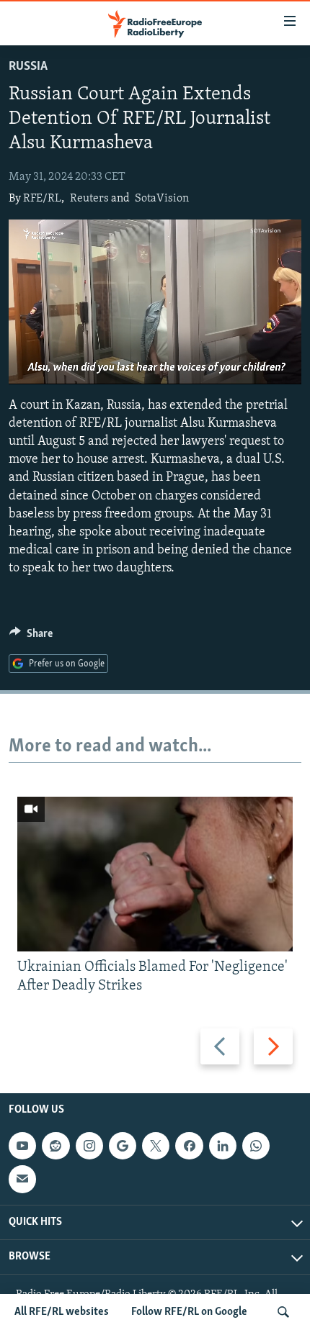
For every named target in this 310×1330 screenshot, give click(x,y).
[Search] (283, 1312)
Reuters (89, 198)
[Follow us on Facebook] (189, 1145)
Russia (28, 66)
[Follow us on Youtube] (22, 1145)
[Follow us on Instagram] (89, 1145)
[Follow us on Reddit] (55, 1145)
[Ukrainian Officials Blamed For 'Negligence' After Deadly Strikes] (155, 874)
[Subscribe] (22, 1179)
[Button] (31, 637)
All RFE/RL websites (61, 1312)
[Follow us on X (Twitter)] (155, 1145)
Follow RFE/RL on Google (189, 1312)
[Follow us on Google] (122, 1145)
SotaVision (162, 198)
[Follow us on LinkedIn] (222, 1145)
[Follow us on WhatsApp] (256, 1145)
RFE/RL (42, 198)
